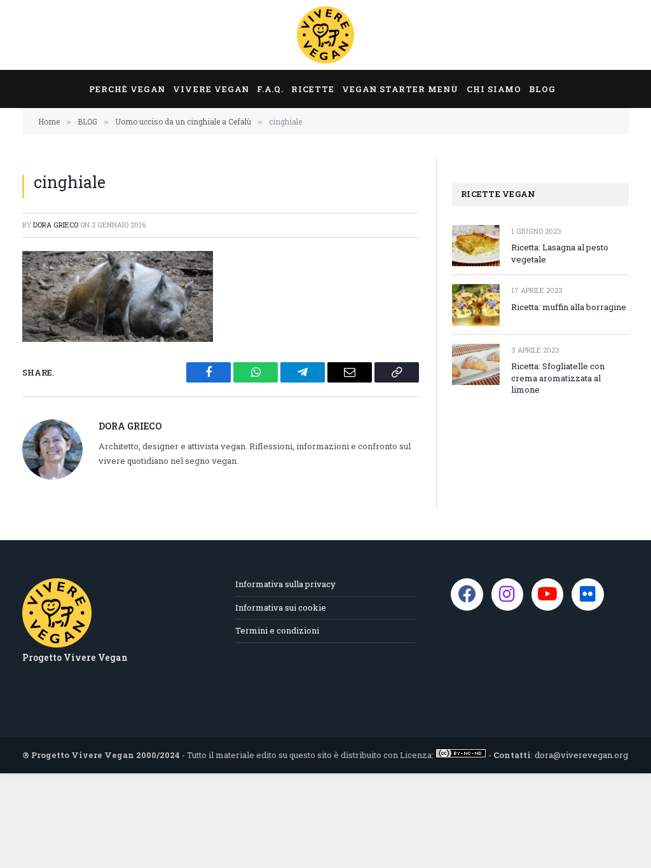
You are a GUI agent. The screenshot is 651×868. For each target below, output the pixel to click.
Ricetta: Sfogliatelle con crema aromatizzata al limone (558, 377)
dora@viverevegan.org (581, 755)
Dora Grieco (55, 224)
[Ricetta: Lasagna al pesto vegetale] (476, 245)
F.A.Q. (270, 89)
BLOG (542, 89)
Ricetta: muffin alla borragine (568, 307)
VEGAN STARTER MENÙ (400, 89)
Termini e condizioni (277, 630)
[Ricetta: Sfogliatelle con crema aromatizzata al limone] (476, 364)
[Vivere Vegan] (325, 35)
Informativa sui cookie (280, 607)
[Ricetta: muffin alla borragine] (476, 304)
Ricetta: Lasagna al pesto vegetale (559, 253)
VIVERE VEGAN (211, 89)
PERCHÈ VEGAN (127, 89)
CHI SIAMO (494, 89)
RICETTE (312, 89)
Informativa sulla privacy (285, 584)
